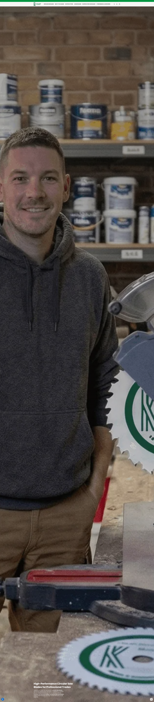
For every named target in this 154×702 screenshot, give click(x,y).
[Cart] (119, 4)
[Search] (114, 4)
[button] (2, 699)
